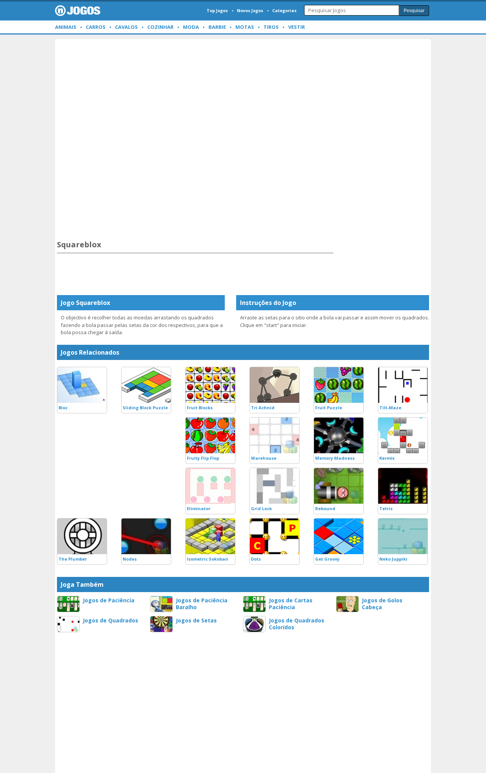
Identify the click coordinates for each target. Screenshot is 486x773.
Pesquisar (414, 10)
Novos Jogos (250, 10)
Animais (65, 27)
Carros (96, 27)
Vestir (296, 27)
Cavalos (126, 27)
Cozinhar (160, 27)
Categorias (284, 10)
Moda (191, 27)
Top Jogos (217, 10)
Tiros (271, 27)
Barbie (217, 27)
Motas (244, 27)
